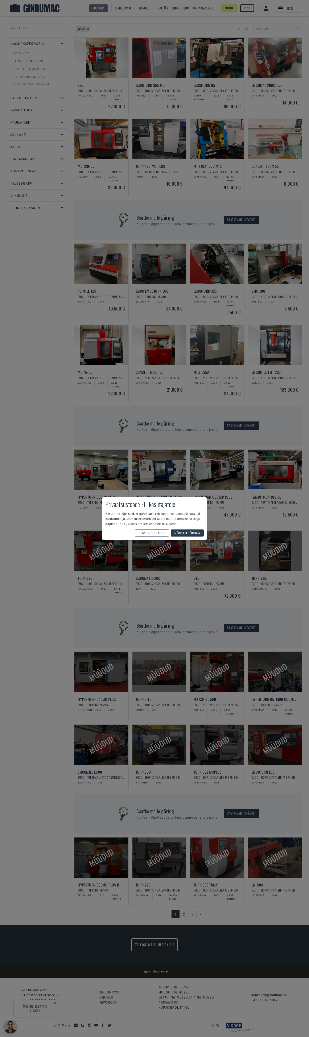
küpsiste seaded (152, 533)
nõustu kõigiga (187, 533)
